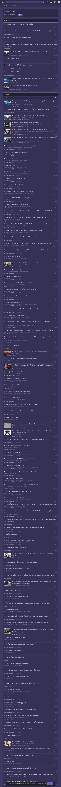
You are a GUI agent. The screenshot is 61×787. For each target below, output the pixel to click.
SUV (30, 104)
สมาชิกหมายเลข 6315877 (9, 273)
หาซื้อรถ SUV (9, 696)
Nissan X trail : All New (12, 417)
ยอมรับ (50, 783)
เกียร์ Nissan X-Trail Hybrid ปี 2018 (15, 650)
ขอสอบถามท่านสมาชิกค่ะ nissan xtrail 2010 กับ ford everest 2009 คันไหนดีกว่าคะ (29, 250)
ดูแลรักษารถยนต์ (32, 111)
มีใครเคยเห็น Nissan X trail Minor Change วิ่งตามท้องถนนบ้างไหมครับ (25, 527)
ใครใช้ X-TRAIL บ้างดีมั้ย (12, 72)
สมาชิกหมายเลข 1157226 (9, 168)
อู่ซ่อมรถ (28, 225)
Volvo (5, 441)
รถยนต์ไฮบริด (18, 111)
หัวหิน (28, 633)
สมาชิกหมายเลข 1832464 (9, 62)
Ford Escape (13, 225)
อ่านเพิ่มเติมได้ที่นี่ (42, 783)
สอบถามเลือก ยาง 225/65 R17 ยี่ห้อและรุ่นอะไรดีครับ (20, 459)
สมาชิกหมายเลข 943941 (9, 455)
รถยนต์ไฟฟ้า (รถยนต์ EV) (24, 124)
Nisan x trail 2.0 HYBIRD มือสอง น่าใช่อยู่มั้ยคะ (18, 198)
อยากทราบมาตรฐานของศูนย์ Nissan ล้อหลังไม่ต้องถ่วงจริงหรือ (31, 424)
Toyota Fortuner (27, 332)
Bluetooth (10, 704)
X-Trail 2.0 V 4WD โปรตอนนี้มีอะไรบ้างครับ (18, 676)
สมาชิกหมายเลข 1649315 (9, 771)
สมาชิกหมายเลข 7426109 (9, 162)
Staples (14, 355)
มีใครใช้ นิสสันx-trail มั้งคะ (13, 58)
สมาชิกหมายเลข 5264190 (9, 507)
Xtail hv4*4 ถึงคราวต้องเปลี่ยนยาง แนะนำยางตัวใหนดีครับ (22, 411)
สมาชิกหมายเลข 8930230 (15, 55)
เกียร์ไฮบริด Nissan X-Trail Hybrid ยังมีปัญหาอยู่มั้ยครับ (20, 644)
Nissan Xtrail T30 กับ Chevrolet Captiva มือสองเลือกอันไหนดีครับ (24, 230)
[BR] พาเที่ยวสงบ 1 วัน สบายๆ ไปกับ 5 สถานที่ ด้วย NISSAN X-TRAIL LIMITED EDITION (34, 630)
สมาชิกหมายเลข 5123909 (9, 544)
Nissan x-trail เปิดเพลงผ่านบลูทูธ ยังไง (16, 702)
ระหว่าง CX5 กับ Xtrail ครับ (13, 689)
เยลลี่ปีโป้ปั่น (6, 537)
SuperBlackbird (15, 427)
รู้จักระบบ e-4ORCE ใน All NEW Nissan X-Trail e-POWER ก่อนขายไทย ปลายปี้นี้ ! (34, 138)
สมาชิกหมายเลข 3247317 (9, 673)
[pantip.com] (2, 2)
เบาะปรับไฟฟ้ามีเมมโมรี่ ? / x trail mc (16, 547)
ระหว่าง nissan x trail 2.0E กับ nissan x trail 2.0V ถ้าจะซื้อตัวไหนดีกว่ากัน (25, 722)
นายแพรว (6, 686)
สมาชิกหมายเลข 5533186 (9, 188)
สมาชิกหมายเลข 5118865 (9, 292)
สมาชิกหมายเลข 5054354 (9, 149)
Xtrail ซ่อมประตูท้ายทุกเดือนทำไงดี (15, 178)
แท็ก (7, 5)
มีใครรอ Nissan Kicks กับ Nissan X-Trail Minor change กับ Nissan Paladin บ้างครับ (28, 748)
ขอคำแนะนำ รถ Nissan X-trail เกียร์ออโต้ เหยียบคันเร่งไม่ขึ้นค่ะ (23, 309)
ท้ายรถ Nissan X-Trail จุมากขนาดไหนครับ (17, 596)
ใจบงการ (12, 82)
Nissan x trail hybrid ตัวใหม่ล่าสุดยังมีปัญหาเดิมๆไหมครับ (21, 540)
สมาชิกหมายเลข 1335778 (9, 214)
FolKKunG (6, 488)
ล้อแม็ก (24, 460)
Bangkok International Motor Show (42, 131)
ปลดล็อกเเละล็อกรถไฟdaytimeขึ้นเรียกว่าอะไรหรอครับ (21, 289)
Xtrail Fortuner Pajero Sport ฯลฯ (15, 465)
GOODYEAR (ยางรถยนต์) (27, 206)
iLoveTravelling (7, 565)
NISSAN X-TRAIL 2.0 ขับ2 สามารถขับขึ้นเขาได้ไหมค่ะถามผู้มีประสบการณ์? (27, 217)
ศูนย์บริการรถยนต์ (15, 147)
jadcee (5, 680)
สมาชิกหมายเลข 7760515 (9, 201)
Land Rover (15, 757)
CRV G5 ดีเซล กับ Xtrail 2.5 (13, 609)
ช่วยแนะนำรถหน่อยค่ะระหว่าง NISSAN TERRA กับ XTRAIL (22, 485)
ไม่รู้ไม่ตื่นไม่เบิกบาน (8, 220)
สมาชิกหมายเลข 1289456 (9, 362)
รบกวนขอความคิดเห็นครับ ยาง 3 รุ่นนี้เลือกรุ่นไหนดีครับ (21, 472)
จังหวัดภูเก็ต (24, 380)
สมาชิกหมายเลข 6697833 (9, 279)
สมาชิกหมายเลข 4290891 (9, 468)
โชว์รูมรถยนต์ (28, 238)
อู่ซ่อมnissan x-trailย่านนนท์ (13, 276)
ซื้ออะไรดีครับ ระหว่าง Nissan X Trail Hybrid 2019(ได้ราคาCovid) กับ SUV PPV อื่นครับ (29, 330)
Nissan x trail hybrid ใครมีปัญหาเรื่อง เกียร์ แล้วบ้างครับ (21, 768)
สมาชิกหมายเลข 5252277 (9, 34)
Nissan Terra (25, 104)
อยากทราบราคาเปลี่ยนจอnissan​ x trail (16, 296)
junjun (5, 207)
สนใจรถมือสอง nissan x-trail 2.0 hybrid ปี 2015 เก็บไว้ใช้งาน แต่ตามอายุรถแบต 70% (29, 109)
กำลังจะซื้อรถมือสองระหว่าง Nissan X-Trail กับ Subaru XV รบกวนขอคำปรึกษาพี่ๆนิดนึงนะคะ (31, 504)
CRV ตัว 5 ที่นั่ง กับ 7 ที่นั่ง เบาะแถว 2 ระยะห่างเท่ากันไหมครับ (22, 562)
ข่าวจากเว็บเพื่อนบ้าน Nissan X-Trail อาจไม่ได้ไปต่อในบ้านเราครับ (32, 352)
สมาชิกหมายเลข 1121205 (9, 572)
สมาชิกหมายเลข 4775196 (9, 593)
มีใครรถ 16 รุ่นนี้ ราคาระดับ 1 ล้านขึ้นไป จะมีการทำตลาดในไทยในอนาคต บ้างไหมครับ (30, 575)
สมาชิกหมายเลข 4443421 (9, 318)
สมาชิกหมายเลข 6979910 (9, 253)
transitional (6, 388)
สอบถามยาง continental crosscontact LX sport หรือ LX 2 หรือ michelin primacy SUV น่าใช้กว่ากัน (30, 32)
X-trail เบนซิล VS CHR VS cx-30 (14, 398)
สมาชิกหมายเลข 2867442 (9, 312)
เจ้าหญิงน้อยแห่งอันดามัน (9, 327)
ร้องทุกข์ (13, 585)
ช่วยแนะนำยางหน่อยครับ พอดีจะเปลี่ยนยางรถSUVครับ (21, 781)
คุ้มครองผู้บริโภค (19, 585)
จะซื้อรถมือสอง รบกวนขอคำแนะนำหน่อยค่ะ (18, 172)
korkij (5, 600)
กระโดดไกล (6, 227)
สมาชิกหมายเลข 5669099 (9, 381)
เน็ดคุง (13, 368)
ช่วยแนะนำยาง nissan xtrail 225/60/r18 (17, 204)
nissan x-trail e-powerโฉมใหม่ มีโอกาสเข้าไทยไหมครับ (21, 237)
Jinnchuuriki (6, 449)
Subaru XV (6, 245)
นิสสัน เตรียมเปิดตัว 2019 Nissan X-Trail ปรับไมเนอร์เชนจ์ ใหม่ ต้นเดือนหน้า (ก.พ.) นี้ (33, 554)
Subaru (20, 776)
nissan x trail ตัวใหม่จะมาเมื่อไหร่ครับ (24, 742)
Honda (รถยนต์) (7, 304)
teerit (5, 408)
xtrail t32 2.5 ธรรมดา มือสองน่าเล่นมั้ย (16, 152)
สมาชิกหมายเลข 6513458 (9, 246)
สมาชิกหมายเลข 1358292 (9, 725)
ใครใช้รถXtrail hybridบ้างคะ (13, 590)
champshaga (7, 48)
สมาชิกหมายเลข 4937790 (9, 394)
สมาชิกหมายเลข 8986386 (9, 155)
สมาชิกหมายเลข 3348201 (15, 89)
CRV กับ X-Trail (10, 761)
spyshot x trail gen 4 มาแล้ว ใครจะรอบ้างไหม (18, 491)
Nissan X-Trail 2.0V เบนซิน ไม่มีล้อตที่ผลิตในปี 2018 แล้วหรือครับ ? (24, 683)
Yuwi (5, 342)
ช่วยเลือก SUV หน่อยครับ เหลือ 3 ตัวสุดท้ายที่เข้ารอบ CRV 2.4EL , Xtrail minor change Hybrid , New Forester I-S (30, 520)
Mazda (5, 360)
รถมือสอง (13, 111)
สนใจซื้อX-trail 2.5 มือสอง (13, 452)
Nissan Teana (25, 271)
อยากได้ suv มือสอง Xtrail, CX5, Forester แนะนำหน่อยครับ (22, 498)
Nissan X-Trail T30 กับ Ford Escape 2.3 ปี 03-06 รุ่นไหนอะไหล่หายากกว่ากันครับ (28, 224)
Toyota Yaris (20, 373)
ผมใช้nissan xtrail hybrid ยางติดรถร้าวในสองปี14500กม (21, 709)
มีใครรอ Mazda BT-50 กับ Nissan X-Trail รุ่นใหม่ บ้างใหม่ (21, 358)
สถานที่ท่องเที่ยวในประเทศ (21, 633)
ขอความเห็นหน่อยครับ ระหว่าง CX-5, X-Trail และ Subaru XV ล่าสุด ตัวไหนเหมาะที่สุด (29, 774)
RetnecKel (6, 778)
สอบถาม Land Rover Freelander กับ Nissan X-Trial (19, 755)
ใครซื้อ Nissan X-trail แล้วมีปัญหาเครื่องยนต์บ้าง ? (25, 85)
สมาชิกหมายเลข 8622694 (9, 112)
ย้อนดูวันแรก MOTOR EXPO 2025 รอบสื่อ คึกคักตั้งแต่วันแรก (30, 129)
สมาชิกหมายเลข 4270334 (9, 524)
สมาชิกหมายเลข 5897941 (9, 401)
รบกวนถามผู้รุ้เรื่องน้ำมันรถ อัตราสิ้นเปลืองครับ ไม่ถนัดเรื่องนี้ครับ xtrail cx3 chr (27, 616)
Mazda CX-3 (27, 399)
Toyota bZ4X (33, 124)
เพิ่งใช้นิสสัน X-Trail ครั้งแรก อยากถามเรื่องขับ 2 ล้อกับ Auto (22, 715)
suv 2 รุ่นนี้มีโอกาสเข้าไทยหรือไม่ (15, 372)
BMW (21, 665)
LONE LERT (6, 626)
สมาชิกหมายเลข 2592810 (9, 181)
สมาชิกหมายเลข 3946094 (9, 641)
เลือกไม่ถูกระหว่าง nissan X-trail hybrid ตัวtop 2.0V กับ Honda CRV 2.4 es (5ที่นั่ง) (28, 603)
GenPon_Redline (15, 559)
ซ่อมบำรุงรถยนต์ (25, 111)
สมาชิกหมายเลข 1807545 (9, 481)
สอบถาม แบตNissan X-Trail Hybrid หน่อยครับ (18, 38)
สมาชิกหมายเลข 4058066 (9, 619)
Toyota (37, 124)
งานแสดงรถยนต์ (30, 131)
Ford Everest (9, 251)
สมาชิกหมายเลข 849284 (17, 587)
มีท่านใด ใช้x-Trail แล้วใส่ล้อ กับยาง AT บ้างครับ (19, 65)
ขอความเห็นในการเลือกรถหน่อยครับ (16, 657)
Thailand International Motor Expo (19, 131)
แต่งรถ (25, 737)
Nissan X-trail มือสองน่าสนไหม (14, 302)
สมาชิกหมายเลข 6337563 (9, 240)
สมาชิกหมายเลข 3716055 (9, 462)
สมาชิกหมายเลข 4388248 (9, 712)
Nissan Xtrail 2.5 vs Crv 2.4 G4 (14, 159)
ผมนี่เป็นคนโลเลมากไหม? (13, 165)
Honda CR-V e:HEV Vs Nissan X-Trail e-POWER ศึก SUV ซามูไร (29, 51)
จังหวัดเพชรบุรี (40, 633)
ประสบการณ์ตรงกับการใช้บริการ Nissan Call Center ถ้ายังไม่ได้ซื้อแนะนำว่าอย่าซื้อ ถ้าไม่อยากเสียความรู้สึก (34, 582)
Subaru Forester (14, 212)
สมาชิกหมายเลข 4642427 (9, 647)
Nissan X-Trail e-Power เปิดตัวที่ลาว (15, 185)
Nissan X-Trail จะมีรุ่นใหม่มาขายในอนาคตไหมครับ (28, 263)
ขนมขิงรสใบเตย (7, 606)
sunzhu (5, 41)
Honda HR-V (12, 167)
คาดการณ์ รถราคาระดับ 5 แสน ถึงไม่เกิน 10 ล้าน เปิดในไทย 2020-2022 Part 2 (27, 439)
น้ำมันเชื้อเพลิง (25, 258)
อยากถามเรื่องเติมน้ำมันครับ (13, 256)
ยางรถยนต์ (10, 206)
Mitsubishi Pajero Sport (18, 332)
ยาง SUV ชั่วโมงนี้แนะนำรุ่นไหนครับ (16, 378)
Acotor (5, 27)
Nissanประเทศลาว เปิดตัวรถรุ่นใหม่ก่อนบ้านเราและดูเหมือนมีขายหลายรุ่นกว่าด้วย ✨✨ (32, 79)
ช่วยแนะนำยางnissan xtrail (13, 735)
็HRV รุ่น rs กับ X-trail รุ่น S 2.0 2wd (15, 637)
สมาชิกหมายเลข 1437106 (9, 550)
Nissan (13, 104)
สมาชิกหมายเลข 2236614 (9, 175)
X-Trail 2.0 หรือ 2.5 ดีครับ (12, 345)
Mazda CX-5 (10, 480)
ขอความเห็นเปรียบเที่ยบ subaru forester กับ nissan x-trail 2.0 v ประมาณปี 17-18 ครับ (29, 211)
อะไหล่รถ (20, 460)
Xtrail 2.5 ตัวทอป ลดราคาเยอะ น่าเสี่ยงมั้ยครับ (18, 446)
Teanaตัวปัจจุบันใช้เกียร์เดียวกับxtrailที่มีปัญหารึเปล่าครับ (21, 404)
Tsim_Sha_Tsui (7, 333)
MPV (32, 104)
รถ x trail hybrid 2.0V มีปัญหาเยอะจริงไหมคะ (18, 391)
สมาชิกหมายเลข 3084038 (9, 260)
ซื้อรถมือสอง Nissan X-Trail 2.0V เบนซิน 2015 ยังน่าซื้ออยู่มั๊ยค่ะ (23, 670)
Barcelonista (15, 266)
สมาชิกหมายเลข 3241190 (9, 75)
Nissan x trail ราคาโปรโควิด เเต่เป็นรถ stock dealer (20, 385)
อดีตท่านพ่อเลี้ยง (7, 758)
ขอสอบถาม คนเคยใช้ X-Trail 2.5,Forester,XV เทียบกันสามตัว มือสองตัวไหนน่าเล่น (28, 283)
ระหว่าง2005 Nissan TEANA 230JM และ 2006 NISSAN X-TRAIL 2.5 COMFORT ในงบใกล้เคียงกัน (29, 323)
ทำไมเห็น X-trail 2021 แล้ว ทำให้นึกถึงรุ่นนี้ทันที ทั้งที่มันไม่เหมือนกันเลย (33, 365)
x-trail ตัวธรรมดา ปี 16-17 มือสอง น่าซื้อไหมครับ (19, 24)
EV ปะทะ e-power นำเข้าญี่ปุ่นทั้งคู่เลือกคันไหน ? (27, 122)
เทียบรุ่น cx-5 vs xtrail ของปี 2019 (15, 478)
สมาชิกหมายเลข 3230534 (9, 699)
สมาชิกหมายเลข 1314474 (9, 475)
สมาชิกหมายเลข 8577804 (17, 126)
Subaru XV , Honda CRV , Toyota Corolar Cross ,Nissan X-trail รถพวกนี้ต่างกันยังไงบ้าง (29, 243)
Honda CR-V (31, 117)
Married (5, 765)
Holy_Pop (6, 719)
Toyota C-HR (21, 399)
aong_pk (6, 414)
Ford (5, 251)
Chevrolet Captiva (15, 232)
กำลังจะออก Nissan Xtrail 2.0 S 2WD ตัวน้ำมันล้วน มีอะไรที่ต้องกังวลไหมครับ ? (27, 622)
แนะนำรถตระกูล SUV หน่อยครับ (15, 315)
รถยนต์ (19, 117)
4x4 (15, 717)
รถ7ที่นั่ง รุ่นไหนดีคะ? (12, 534)
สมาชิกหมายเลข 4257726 (9, 305)
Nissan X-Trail (19, 104)
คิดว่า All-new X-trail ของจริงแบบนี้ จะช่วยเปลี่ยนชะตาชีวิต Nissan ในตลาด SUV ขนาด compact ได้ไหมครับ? (33, 432)
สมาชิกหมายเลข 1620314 (9, 706)
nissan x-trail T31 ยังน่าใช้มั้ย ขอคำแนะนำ (17, 270)
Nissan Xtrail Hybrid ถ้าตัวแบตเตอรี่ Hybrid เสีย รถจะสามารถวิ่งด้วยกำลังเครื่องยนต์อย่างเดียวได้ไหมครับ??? (30, 45)
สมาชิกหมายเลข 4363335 (9, 68)
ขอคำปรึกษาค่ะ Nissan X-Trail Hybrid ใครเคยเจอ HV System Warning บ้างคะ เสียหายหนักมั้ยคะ (30, 338)
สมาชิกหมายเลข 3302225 (17, 745)
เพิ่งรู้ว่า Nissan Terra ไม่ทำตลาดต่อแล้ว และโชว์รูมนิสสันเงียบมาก (24, 146)
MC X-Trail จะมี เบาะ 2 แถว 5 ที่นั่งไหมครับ (17, 568)
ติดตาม (20, 14)
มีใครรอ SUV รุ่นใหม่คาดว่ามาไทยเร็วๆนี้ (17, 663)
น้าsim (5, 286)
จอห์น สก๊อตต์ (7, 348)
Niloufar (6, 660)
